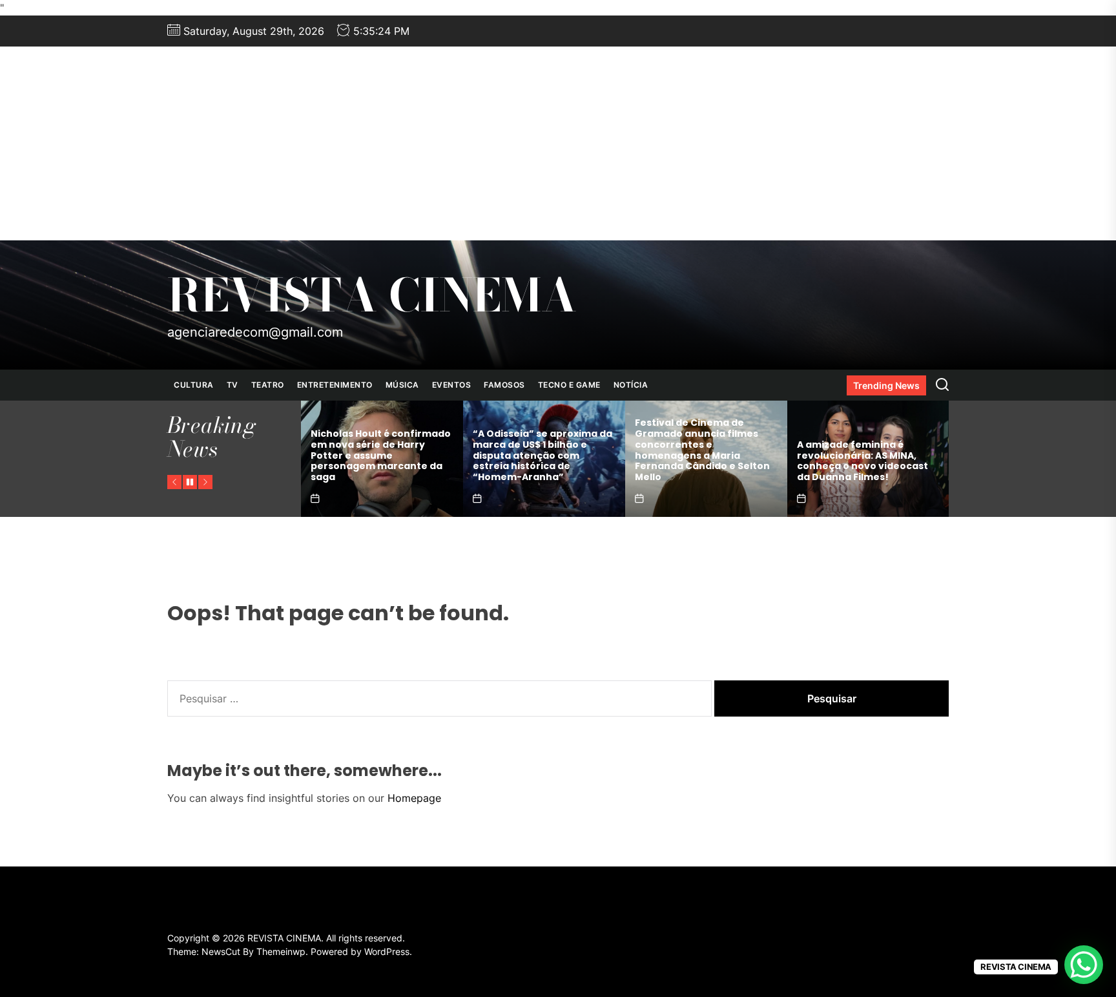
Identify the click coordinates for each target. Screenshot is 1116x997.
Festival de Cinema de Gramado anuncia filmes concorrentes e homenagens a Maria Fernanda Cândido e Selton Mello (544, 449)
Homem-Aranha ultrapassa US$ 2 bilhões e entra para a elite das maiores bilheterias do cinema (872, 460)
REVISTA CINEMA (372, 295)
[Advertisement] (558, 143)
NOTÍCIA (631, 385)
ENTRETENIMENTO (335, 385)
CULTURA (194, 385)
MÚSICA (402, 385)
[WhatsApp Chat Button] (1083, 964)
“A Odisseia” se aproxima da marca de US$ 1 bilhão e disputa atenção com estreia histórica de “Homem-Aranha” (384, 455)
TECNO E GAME (569, 385)
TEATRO (267, 385)
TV (232, 385)
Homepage (414, 798)
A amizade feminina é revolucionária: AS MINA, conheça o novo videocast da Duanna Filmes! (704, 460)
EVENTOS (451, 385)
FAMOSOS (504, 385)
